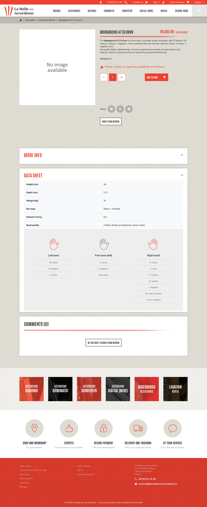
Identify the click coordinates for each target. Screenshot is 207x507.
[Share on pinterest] (129, 109)
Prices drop (24, 474)
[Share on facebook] (111, 109)
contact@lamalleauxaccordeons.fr (158, 483)
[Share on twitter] (120, 109)
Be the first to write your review (103, 342)
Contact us (24, 482)
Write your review (110, 121)
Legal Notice (25, 466)
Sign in (80, 470)
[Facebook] (101, 1)
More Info (33, 155)
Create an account (85, 474)
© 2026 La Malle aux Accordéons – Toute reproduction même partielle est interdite (104, 502)
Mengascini (105, 58)
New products (26, 478)
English (198, 2)
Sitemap (23, 487)
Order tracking (83, 466)
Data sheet (33, 175)
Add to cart (156, 77)
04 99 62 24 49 (147, 479)
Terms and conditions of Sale (33, 470)
